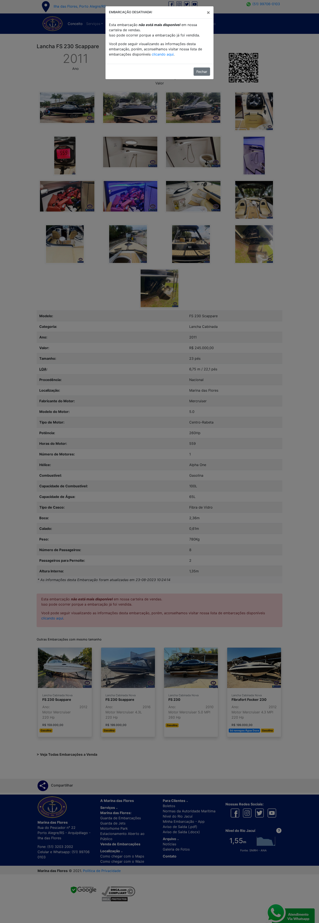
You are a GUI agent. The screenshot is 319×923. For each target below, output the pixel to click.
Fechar (201, 71)
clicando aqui (163, 54)
